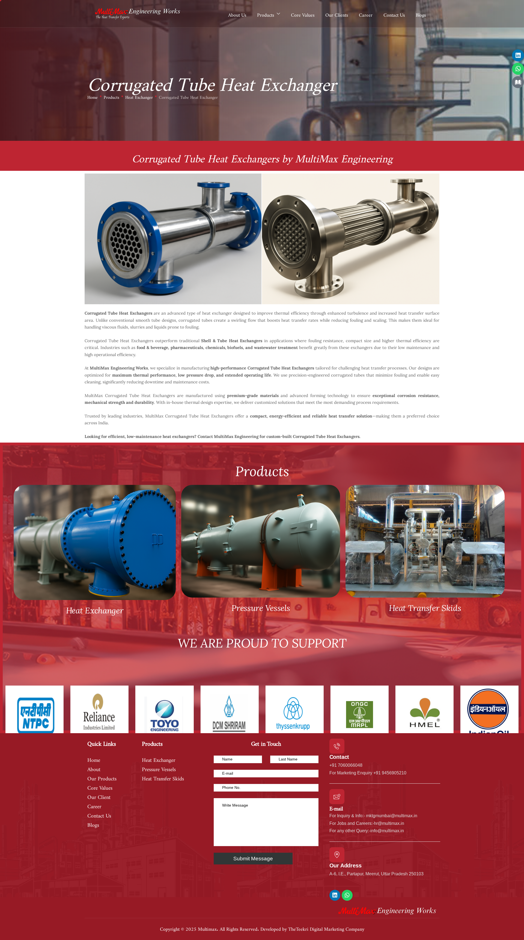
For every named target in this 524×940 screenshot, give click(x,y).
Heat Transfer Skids (425, 608)
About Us (237, 14)
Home (92, 96)
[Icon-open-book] (518, 82)
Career (366, 14)
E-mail (336, 807)
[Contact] (336, 746)
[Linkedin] (518, 55)
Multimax (207, 928)
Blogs (421, 14)
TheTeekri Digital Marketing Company (326, 928)
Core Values (302, 14)
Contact (339, 757)
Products (265, 14)
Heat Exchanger (139, 96)
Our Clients (336, 14)
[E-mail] (336, 796)
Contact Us (394, 14)
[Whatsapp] (518, 69)
